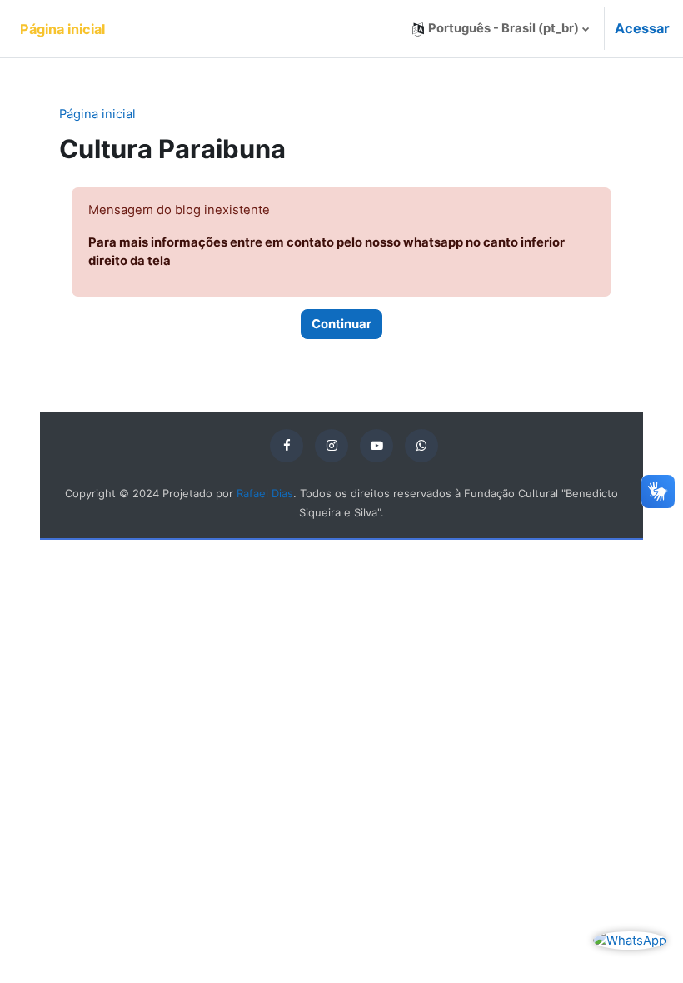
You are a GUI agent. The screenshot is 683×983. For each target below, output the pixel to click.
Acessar (642, 28)
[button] (501, 28)
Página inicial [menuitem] (62, 29)
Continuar (341, 324)
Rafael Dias (265, 493)
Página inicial (97, 114)
